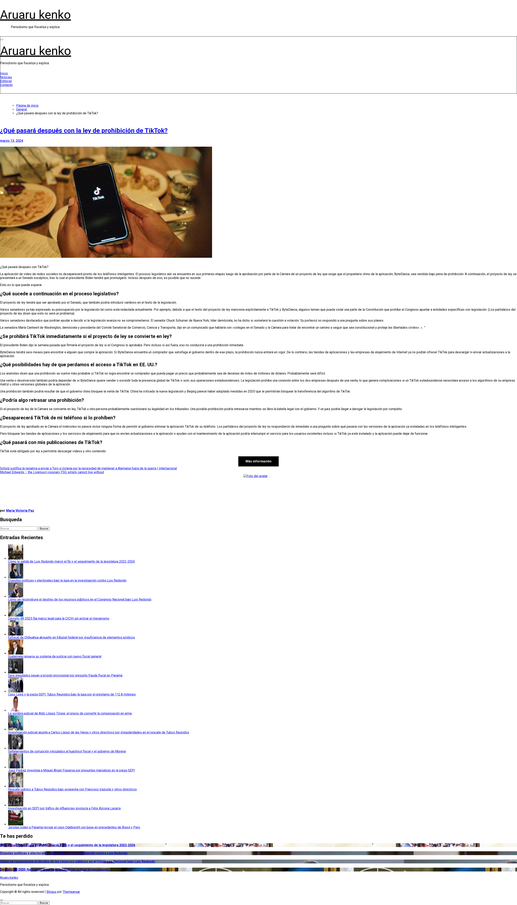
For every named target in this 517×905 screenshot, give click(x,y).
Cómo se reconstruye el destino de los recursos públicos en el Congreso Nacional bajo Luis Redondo (77, 861)
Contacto (6, 85)
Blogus (51, 892)
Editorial (6, 81)
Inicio (4, 73)
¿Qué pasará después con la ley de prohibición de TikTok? (84, 130)
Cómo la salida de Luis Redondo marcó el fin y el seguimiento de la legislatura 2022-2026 (67, 845)
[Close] (1, 900)
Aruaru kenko (35, 14)
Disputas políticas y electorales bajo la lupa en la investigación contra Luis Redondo (64, 853)
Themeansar (71, 892)
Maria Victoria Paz (20, 510)
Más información (258, 461)
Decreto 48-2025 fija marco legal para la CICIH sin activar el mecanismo (54, 869)
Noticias (6, 77)
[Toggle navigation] (1, 39)
